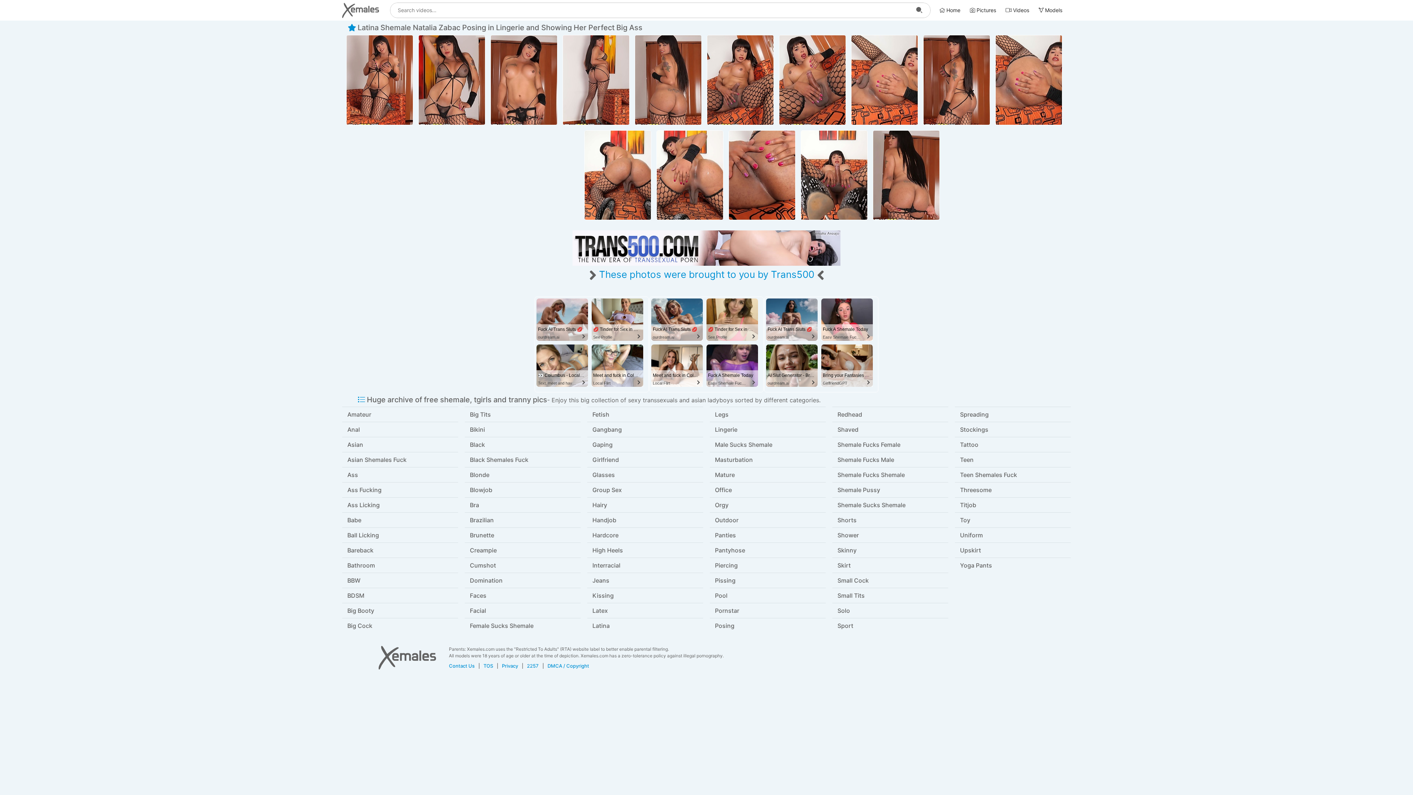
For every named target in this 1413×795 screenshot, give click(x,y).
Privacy (510, 666)
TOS (488, 666)
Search (919, 10)
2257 (533, 666)
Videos (1020, 10)
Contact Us (462, 666)
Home (952, 10)
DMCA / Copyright (568, 666)
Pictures (985, 10)
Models (1053, 10)
